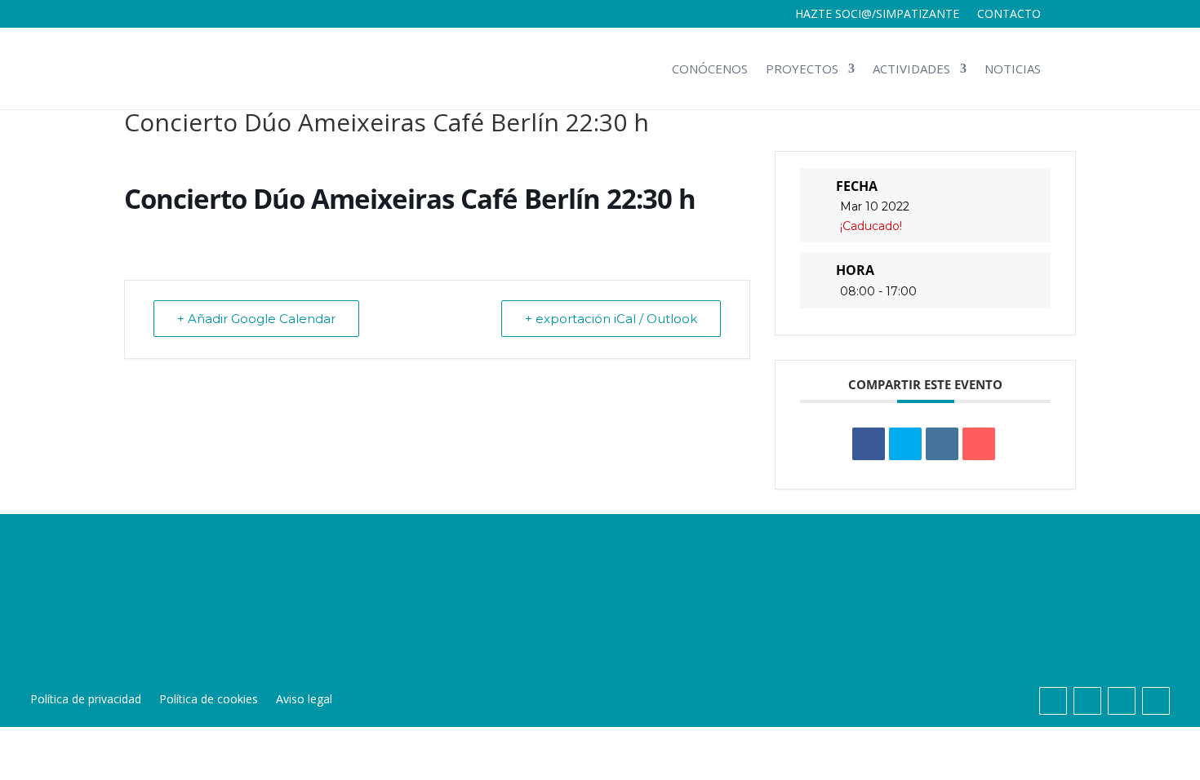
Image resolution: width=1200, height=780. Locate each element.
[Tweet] (905, 444)
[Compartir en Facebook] (868, 444)
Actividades (911, 68)
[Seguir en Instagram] (1122, 701)
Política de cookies (208, 700)
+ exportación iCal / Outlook (611, 318)
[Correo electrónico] (978, 444)
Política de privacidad (85, 700)
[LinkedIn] (942, 444)
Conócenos (710, 68)
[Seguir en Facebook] (1053, 701)
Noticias (1012, 68)
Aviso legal (304, 700)
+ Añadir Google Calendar (256, 318)
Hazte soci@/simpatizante (877, 14)
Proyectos (802, 68)
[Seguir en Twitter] (1087, 701)
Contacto (1009, 14)
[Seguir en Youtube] (1156, 701)
